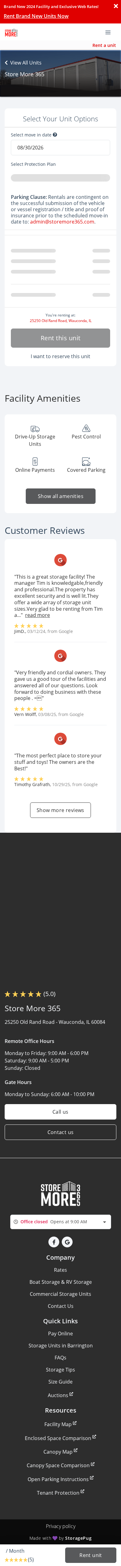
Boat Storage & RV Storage (60, 1282)
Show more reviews (60, 810)
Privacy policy (60, 1526)
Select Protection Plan (33, 164)
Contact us (60, 1132)
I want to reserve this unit (60, 356)
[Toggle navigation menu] (110, 32)
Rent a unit (104, 45)
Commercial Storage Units (60, 1294)
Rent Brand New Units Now (36, 16)
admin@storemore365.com (62, 221)
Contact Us (61, 1306)
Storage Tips (60, 1369)
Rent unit (90, 1555)
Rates (60, 1270)
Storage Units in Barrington (61, 1345)
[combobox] (60, 1222)
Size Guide (60, 1381)
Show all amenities (60, 496)
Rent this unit (61, 338)
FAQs (60, 1357)
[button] (53, 1242)
